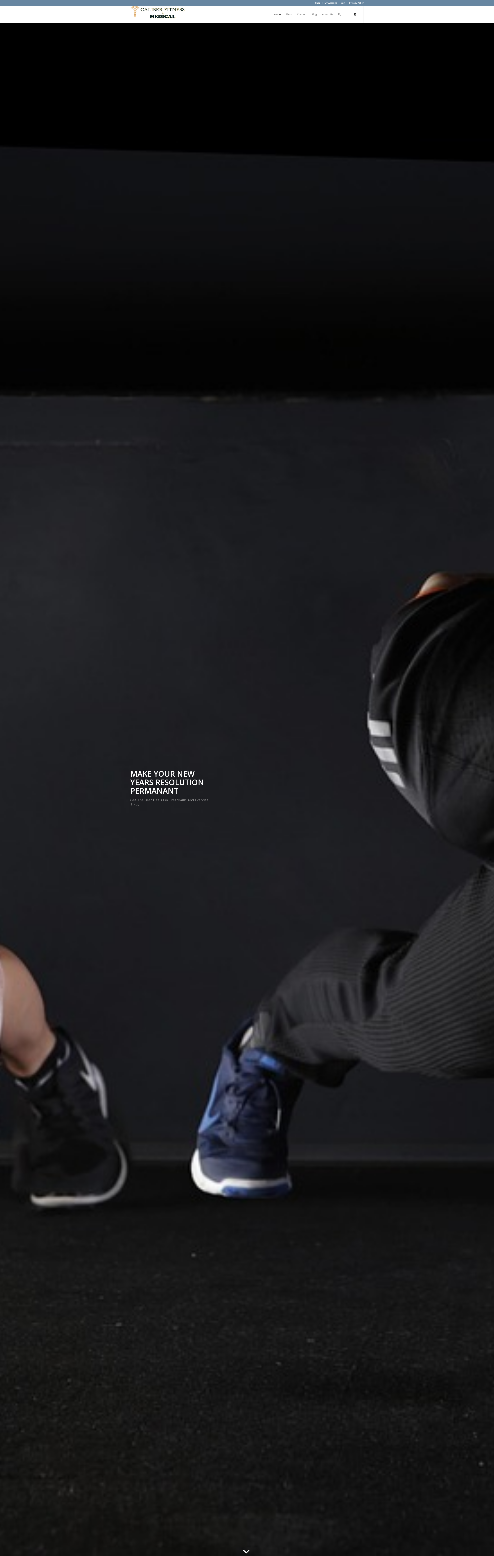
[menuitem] (318, 3)
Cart (343, 2)
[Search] (339, 14)
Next (485, 789)
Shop (318, 2)
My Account (331, 2)
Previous (8, 789)
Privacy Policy (356, 2)
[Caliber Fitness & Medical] (159, 14)
